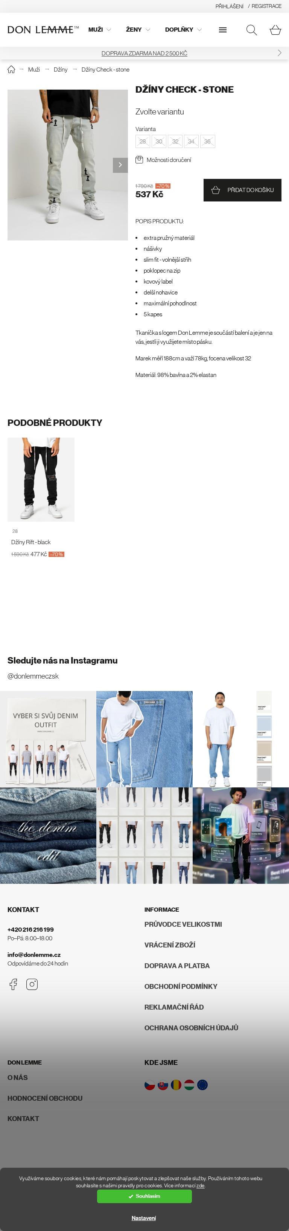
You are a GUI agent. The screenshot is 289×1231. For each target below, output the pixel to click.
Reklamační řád (174, 1007)
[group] (68, 165)
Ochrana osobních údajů (191, 1028)
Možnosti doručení (169, 159)
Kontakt (23, 1119)
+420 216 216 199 (31, 929)
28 (15, 531)
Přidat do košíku (251, 190)
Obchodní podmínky (181, 986)
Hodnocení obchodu (45, 1098)
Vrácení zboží (169, 945)
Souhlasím (148, 1196)
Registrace (266, 6)
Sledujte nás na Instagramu (63, 660)
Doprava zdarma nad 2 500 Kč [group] (144, 53)
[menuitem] (99, 30)
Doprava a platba (177, 966)
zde (200, 1185)
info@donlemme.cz (34, 954)
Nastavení (144, 1218)
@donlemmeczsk (33, 676)
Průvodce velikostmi (183, 924)
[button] (279, 52)
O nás (18, 1078)
